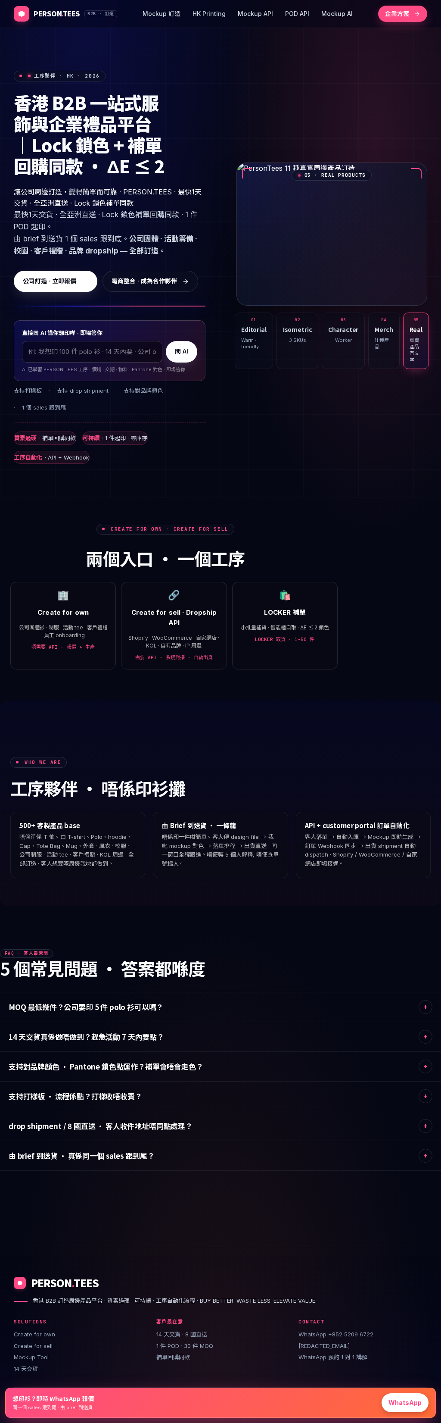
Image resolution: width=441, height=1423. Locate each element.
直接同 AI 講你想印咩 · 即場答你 (62, 332)
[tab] (254, 341)
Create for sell (33, 1345)
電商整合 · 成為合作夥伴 (144, 281)
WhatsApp (405, 1402)
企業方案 (397, 13)
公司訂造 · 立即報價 (49, 281)
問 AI (181, 351)
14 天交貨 (26, 1368)
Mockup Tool (31, 1357)
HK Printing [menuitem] (209, 13)
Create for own (34, 1334)
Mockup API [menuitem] (255, 13)
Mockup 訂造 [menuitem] (161, 13)
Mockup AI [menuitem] (337, 13)
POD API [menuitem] (297, 13)
